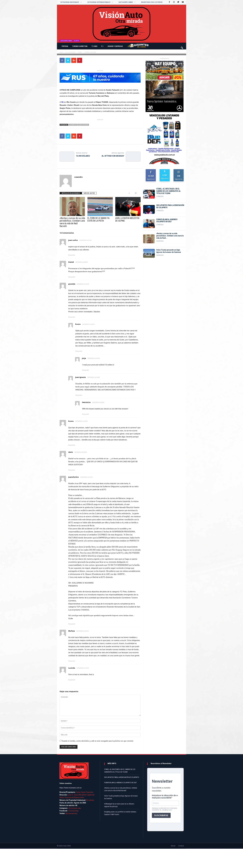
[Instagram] (173, 2)
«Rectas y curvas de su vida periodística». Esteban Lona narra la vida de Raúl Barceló (72, 222)
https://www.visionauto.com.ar (70, 788)
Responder (71, 255)
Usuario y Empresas (115, 46)
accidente (72, 125)
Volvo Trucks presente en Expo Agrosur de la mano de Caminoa (168, 251)
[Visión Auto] (121, 24)
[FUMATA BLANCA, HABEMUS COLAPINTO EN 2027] (149, 223)
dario (70, 452)
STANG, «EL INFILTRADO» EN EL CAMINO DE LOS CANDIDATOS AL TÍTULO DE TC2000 (168, 191)
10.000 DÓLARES (83, 156)
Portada (65, 46)
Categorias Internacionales (98, 2)
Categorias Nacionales (69, 2)
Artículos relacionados (71, 193)
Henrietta (86, 402)
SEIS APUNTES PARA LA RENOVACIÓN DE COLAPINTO (170, 206)
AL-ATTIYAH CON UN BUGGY (113, 156)
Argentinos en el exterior (152, 2)
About (173, 846)
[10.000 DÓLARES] (67, 156)
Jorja (84, 358)
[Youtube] (182, 2)
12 (92, 52)
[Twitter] (178, 2)
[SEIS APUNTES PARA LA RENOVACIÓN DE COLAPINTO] (149, 209)
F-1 (102, 46)
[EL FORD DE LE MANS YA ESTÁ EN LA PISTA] (100, 206)
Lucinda (71, 668)
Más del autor (89, 193)
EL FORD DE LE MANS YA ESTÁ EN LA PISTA (98, 219)
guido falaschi (83, 125)
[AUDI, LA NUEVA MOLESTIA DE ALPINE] (128, 206)
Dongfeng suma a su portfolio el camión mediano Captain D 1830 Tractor (120, 813)
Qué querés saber (126, 2)
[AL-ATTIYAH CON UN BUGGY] (133, 156)
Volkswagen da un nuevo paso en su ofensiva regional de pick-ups (119, 805)
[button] (182, 46)
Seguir (178, 170)
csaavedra (66, 52)
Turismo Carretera (79, 46)
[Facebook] (169, 2)
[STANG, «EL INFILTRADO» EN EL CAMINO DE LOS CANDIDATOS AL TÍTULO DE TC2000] (149, 194)
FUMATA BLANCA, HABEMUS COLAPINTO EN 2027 (166, 220)
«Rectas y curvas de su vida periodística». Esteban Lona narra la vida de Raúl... (170, 235)
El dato (76, 40)
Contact (181, 846)
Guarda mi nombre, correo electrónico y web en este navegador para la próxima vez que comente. (98, 741)
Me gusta (151, 170)
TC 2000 (94, 46)
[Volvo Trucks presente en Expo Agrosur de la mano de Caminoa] (149, 253)
